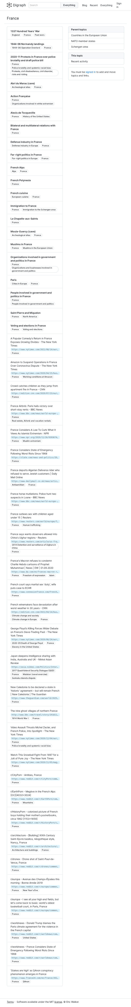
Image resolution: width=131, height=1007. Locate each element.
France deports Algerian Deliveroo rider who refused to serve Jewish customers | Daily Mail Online (35, 474)
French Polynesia (21, 180)
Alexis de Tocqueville (23, 112)
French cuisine (19, 193)
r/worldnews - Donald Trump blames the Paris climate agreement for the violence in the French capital (34, 927)
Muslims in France (21, 244)
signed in (91, 71)
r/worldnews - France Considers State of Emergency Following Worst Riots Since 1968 (33, 950)
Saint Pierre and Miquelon (26, 312)
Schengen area (79, 46)
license (58, 1001)
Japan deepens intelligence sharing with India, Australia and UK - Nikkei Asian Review (33, 659)
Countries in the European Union (89, 35)
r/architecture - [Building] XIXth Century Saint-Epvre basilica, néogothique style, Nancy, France (33, 839)
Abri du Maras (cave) (23, 83)
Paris (14, 279)
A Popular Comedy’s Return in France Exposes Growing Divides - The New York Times (34, 342)
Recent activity (79, 61)
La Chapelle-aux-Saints (24, 218)
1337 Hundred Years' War (25, 31)
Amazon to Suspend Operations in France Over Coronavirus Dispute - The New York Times (34, 366)
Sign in (119, 5)
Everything (106, 5)
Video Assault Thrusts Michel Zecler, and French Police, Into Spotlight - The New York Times (33, 731)
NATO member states (83, 41)
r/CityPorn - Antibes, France (26, 774)
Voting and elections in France (28, 325)
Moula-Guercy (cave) (23, 231)
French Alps (18, 167)
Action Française (20, 96)
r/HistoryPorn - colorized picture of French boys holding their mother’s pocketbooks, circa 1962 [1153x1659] (34, 815)
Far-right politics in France (26, 154)
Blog (84, 5)
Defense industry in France (26, 141)
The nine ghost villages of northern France (34, 710)
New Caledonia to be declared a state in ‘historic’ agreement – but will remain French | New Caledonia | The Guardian (35, 691)
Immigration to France (23, 205)
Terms (10, 1001)
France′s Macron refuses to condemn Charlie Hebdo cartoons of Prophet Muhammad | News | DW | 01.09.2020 (32, 564)
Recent (94, 5)
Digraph (19, 5)
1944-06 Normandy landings (27, 43)
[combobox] (44, 5)
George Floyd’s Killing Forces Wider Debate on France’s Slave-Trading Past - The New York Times (34, 632)
